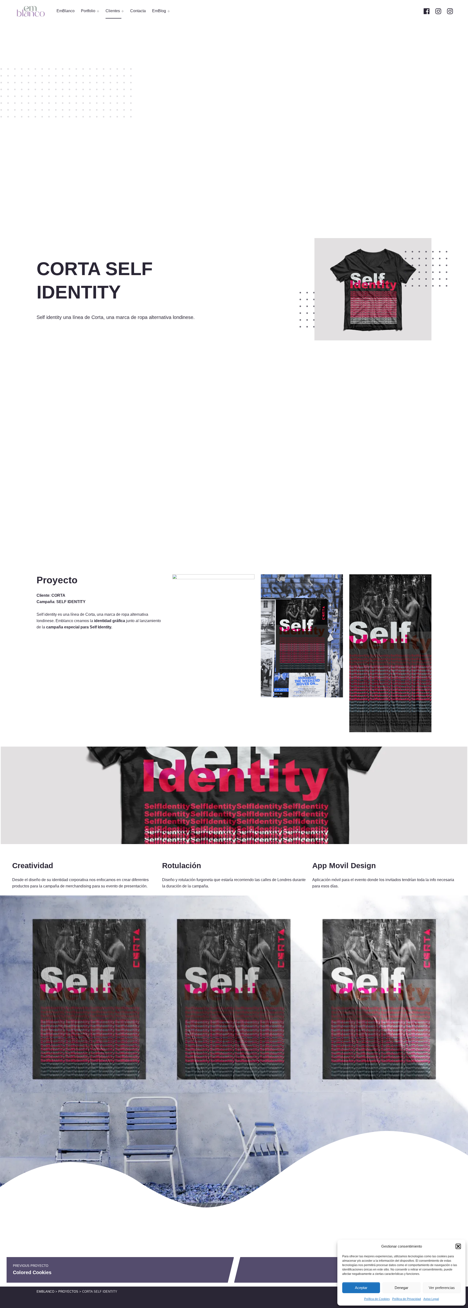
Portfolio (88, 11)
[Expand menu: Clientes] (122, 11)
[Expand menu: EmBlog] (168, 11)
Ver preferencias (442, 1288)
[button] (458, 1246)
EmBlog (159, 11)
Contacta (138, 11)
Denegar (401, 1288)
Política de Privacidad (406, 1299)
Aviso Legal (431, 1299)
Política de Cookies (377, 1299)
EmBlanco (66, 11)
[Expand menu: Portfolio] (98, 11)
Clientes (113, 11)
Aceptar (361, 1288)
